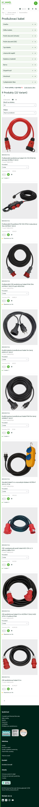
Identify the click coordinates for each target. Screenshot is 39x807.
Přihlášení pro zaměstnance (9, 726)
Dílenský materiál (12, 12)
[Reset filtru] (35, 24)
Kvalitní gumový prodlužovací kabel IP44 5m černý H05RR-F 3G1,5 (19, 417)
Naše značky (5, 718)
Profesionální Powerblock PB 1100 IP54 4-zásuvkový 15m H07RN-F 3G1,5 (19, 225)
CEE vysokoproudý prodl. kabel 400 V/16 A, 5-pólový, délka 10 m (17, 549)
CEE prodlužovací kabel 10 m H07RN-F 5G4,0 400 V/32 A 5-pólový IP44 (19, 615)
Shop (3, 12)
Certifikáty (5, 724)
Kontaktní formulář (7, 764)
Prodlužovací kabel (9, 14)
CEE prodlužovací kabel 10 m (11, 680)
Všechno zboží (6, 755)
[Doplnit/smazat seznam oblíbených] (12, 174)
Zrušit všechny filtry (29, 87)
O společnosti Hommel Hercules (11, 716)
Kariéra (4, 720)
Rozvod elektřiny (23, 12)
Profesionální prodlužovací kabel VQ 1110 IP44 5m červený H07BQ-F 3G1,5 (19, 159)
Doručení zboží (6, 747)
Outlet (3, 745)
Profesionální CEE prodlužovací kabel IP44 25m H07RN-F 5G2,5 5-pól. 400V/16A (18, 285)
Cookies (4, 778)
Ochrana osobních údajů (9, 774)
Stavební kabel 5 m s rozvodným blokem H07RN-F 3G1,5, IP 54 (19, 483)
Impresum (5, 722)
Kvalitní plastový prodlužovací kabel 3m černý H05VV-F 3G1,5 (17, 351)
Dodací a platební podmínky (10, 749)
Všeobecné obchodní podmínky (11, 776)
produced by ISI (14, 790)
